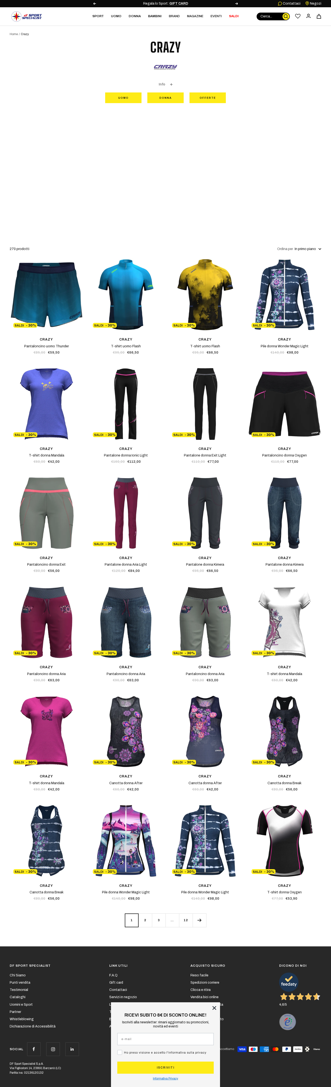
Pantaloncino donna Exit (46, 564)
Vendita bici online (204, 997)
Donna (165, 97)
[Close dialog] (214, 1008)
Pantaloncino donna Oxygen (284, 455)
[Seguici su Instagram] (53, 1049)
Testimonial (19, 990)
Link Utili (118, 965)
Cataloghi (17, 997)
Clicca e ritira (200, 990)
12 (186, 920)
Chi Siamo (18, 975)
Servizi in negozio (123, 997)
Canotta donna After (125, 783)
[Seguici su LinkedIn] (72, 1049)
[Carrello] (318, 16)
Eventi (216, 16)
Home (14, 34)
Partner (15, 1012)
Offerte (208, 97)
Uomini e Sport (21, 1004)
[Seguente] (199, 920)
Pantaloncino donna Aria (46, 674)
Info (162, 84)
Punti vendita (20, 982)
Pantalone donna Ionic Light (126, 455)
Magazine (195, 16)
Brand (174, 16)
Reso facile (199, 975)
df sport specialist (30, 965)
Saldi (234, 16)
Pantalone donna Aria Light (126, 564)
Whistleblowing (22, 1019)
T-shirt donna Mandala (46, 455)
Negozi (315, 3)
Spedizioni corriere (204, 982)
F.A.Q (113, 975)
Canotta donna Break (284, 783)
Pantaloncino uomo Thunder (46, 346)
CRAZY (46, 339)
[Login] (308, 16)
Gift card (116, 982)
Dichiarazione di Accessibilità (32, 1026)
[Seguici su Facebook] (33, 1049)
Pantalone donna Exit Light (205, 455)
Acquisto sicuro (207, 965)
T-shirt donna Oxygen (284, 892)
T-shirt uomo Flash (126, 346)
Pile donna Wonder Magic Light (284, 346)
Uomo (123, 97)
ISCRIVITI (165, 1067)
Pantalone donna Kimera (205, 564)
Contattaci (291, 3)
